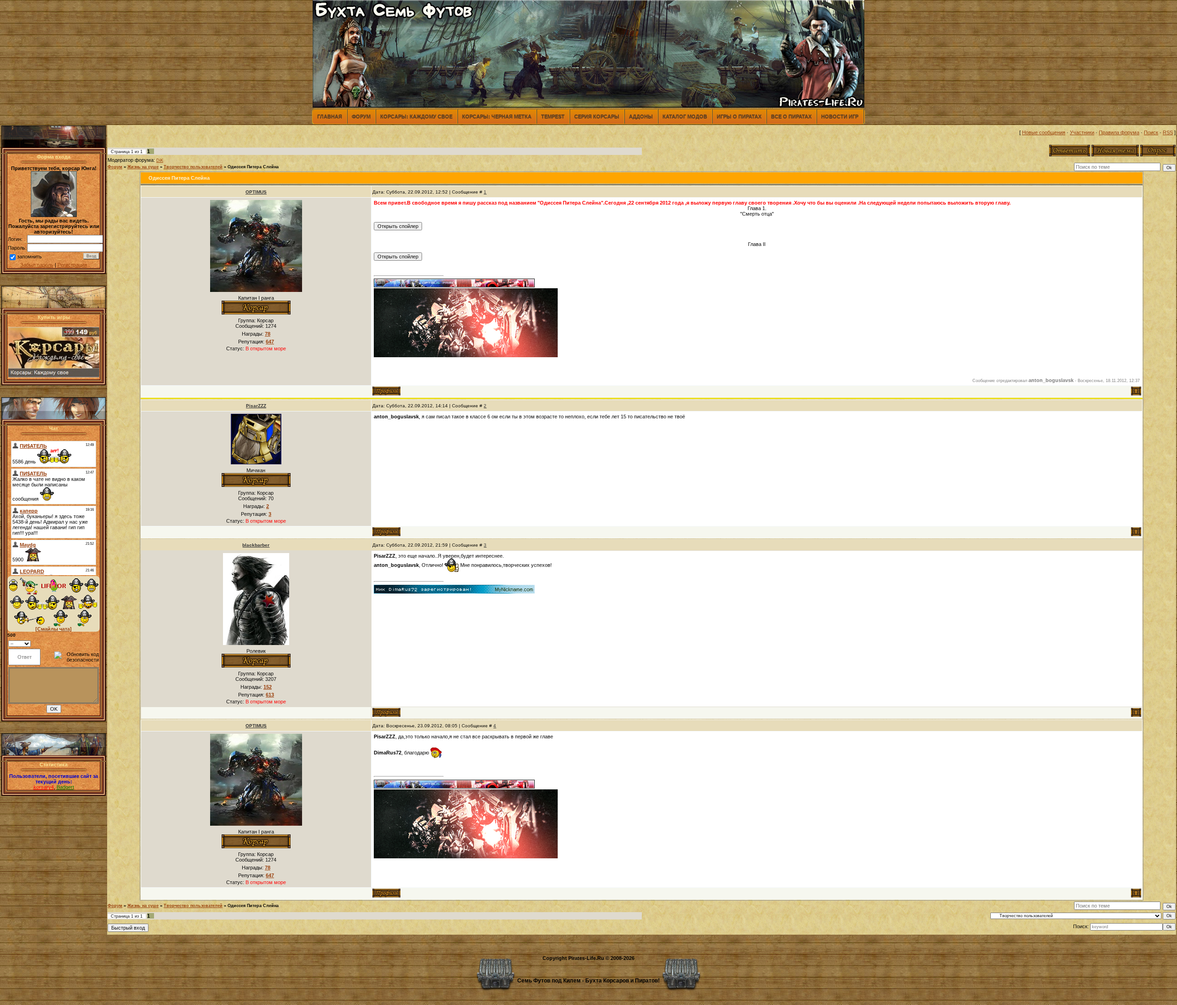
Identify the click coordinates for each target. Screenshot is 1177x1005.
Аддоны (641, 116)
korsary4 (44, 787)
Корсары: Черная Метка (496, 116)
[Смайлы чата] (53, 629)
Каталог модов (685, 116)
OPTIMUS (256, 191)
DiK (159, 160)
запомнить (29, 256)
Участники (1082, 132)
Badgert (65, 787)
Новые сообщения (1043, 132)
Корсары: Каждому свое (416, 116)
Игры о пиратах (739, 116)
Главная (329, 116)
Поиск (1151, 132)
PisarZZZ (256, 405)
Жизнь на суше (143, 167)
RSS (1168, 132)
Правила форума (1119, 132)
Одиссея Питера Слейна (253, 167)
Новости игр (839, 116)
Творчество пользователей (193, 167)
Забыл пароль (36, 265)
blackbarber (255, 545)
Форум (361, 116)
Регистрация (72, 265)
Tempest (553, 116)
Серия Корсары (596, 116)
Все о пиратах (791, 116)
